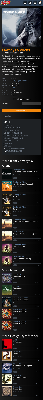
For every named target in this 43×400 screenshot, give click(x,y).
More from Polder (14, 270)
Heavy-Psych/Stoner (19, 81)
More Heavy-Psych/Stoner (20, 336)
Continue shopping (22, 99)
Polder (14, 88)
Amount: (5, 103)
